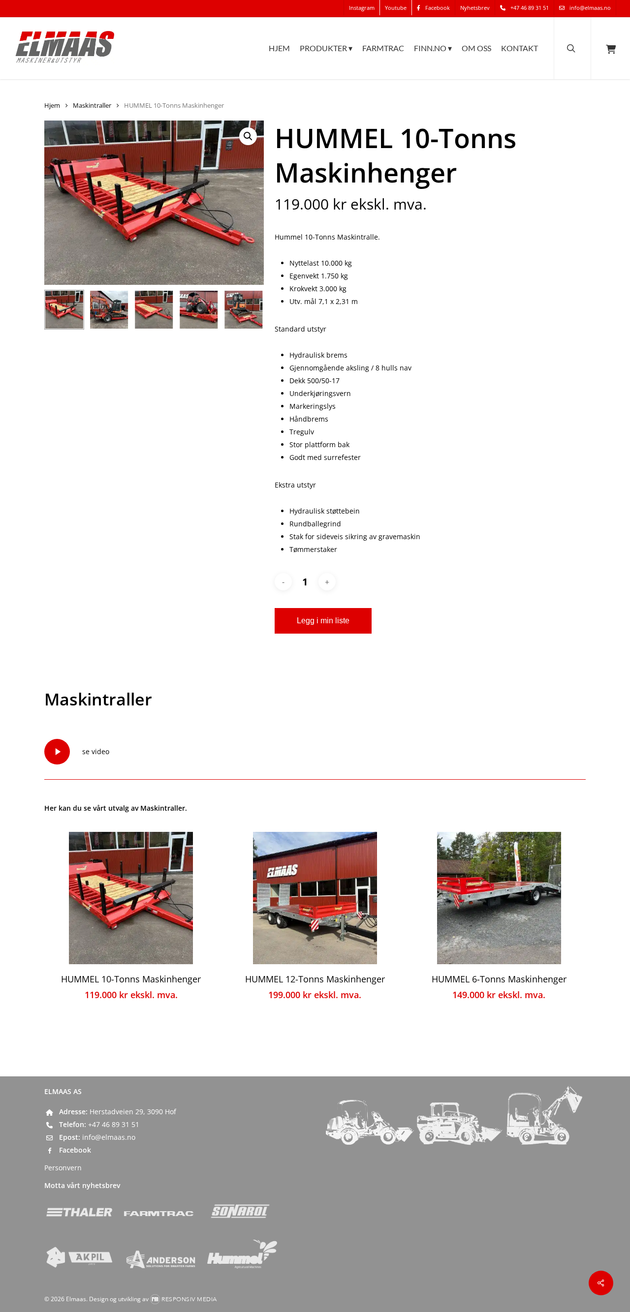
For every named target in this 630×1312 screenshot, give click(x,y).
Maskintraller (92, 105)
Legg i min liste (323, 620)
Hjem (52, 105)
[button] (248, 136)
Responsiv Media (189, 1299)
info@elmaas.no (108, 1137)
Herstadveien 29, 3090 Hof (133, 1111)
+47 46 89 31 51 (113, 1124)
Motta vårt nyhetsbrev (82, 1185)
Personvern (63, 1167)
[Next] (248, 310)
